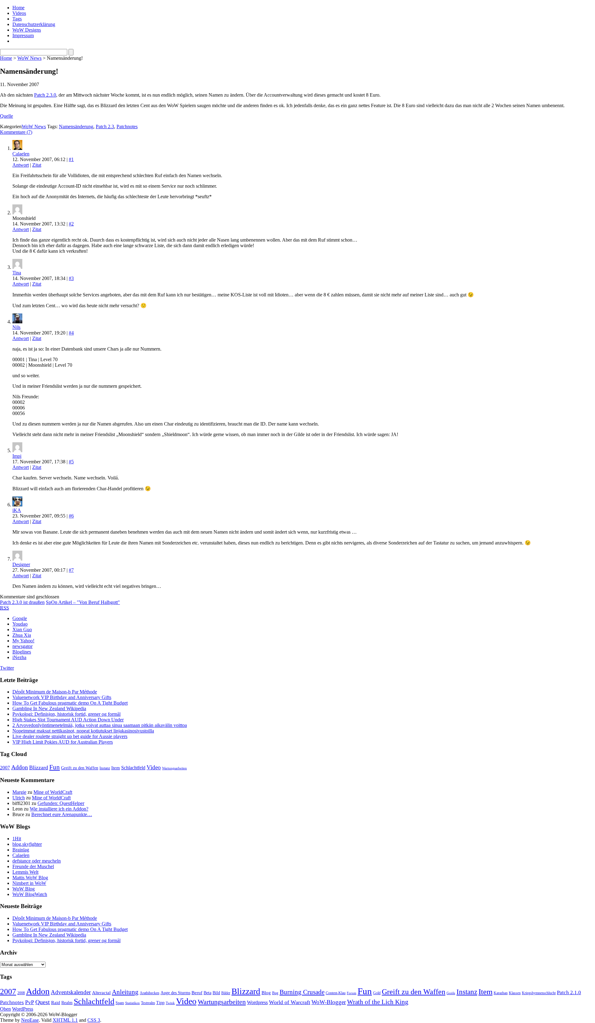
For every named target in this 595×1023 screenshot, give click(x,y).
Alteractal (101, 992)
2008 (21, 993)
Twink (170, 1003)
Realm (67, 1002)
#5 (71, 461)
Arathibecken (149, 993)
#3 (71, 278)
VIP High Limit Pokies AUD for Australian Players (62, 742)
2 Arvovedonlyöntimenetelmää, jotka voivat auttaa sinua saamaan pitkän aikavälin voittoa (99, 725)
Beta (207, 992)
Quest (42, 1002)
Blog (266, 992)
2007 (5, 767)
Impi (16, 456)
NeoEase (30, 1020)
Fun (54, 767)
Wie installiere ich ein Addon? (59, 808)
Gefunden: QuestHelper (60, 803)
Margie (19, 792)
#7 (71, 570)
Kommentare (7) (16, 132)
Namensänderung (76, 126)
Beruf (197, 992)
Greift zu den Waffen (79, 768)
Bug (275, 993)
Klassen (515, 993)
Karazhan (501, 993)
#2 (71, 223)
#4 (71, 332)
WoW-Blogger (328, 1002)
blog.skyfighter (27, 844)
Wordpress (257, 1002)
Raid (55, 1002)
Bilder (225, 993)
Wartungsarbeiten (174, 768)
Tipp (160, 1002)
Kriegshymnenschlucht (539, 993)
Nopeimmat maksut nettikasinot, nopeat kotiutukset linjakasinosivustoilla (83, 730)
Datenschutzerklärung (33, 24)
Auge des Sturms (175, 992)
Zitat (36, 165)
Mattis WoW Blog (30, 877)
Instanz (104, 768)
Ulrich (18, 797)
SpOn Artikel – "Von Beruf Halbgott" (83, 602)
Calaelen (20, 153)
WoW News (29, 58)
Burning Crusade (302, 992)
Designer (21, 564)
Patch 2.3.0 (45, 95)
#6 (71, 515)
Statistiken (132, 1003)
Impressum (23, 35)
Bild (216, 992)
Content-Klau (336, 993)
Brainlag (20, 849)
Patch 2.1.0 (569, 992)
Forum (351, 993)
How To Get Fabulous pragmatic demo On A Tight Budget (70, 703)
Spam (120, 1003)
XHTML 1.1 (65, 1020)
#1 (71, 159)
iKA (16, 510)
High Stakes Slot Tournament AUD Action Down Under (68, 719)
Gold (377, 993)
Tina (16, 272)
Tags (17, 18)
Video (154, 767)
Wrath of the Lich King (377, 1002)
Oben (5, 1009)
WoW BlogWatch (29, 894)
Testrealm (148, 1003)
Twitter (7, 668)
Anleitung (125, 992)
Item (115, 767)
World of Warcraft (289, 1002)
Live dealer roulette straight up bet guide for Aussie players (69, 736)
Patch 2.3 (105, 126)
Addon (19, 767)
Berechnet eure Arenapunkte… (61, 814)
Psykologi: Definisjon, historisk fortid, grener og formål (66, 714)
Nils (16, 327)
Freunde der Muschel (33, 866)
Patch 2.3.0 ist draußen (22, 602)
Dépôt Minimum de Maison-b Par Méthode (54, 691)
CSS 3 (93, 1020)
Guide (451, 993)
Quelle (6, 116)
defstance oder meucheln (36, 860)
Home (18, 7)
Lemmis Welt (25, 872)
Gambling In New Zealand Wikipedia (49, 708)
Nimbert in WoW (29, 883)
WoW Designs (26, 30)
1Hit (16, 838)
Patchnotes (127, 126)
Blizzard (38, 767)
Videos (19, 13)
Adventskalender (71, 992)
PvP (29, 1002)
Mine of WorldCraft (52, 792)
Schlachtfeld (133, 768)
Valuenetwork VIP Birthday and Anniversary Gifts (61, 697)
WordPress (22, 1009)
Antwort (20, 165)
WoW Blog (23, 888)
